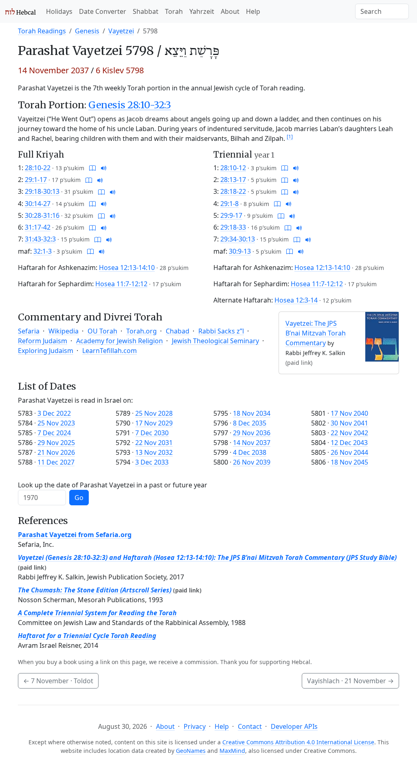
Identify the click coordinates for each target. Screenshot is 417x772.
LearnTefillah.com (109, 350)
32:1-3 (42, 251)
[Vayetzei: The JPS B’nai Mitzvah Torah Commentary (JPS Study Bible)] (382, 335)
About (230, 11)
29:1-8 (229, 203)
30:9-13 (240, 251)
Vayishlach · (350, 680)
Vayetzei (121, 30)
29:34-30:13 (237, 239)
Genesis (87, 30)
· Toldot (58, 680)
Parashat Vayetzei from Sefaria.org (75, 534)
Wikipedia (63, 331)
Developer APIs (294, 726)
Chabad (177, 331)
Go (79, 497)
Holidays (59, 11)
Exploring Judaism (45, 350)
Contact (250, 726)
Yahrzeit (201, 11)
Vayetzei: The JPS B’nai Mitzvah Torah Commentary (315, 333)
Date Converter (102, 11)
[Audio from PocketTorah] (104, 167)
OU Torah (102, 331)
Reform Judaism (42, 340)
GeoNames (191, 750)
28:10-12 (233, 167)
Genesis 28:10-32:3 (129, 105)
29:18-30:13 (42, 191)
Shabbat (145, 11)
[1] (290, 136)
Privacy (195, 726)
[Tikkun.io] (92, 167)
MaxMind (232, 750)
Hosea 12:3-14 (296, 300)
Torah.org (141, 331)
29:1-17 (36, 179)
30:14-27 (37, 203)
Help (253, 11)
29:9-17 (231, 215)
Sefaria (29, 331)
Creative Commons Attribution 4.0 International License (298, 742)
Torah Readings (42, 30)
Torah (174, 11)
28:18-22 (233, 191)
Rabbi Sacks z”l (221, 331)
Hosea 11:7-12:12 (121, 283)
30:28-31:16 (42, 215)
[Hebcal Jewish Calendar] (20, 11)
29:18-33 (233, 227)
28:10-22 (37, 167)
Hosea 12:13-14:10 (127, 267)
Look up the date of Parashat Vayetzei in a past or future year (112, 484)
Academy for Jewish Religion (119, 340)
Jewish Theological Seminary (215, 340)
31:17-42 (37, 227)
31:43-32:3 (40, 239)
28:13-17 (233, 179)
